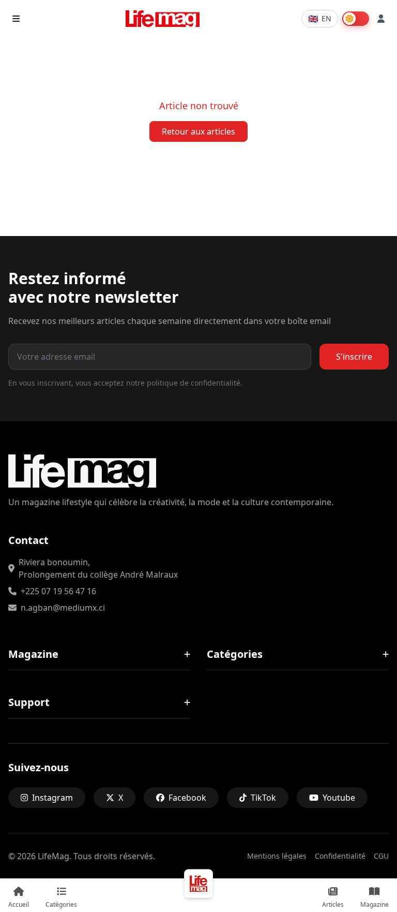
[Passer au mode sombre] (355, 18)
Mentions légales (277, 856)
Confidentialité (340, 856)
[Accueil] (198, 883)
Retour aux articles (198, 131)
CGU (381, 856)
